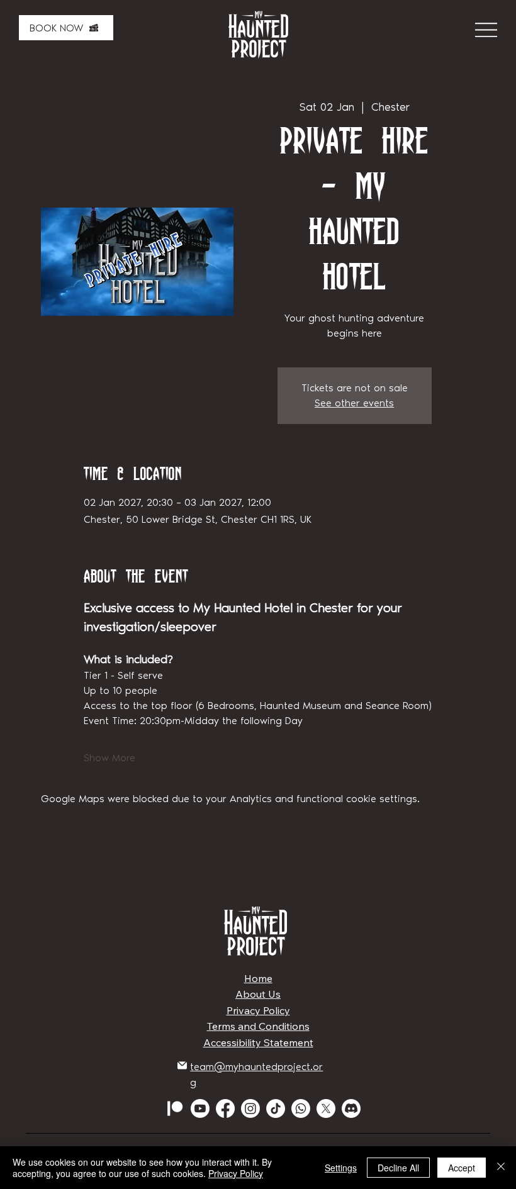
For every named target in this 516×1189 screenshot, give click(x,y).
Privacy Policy (258, 1010)
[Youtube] (200, 1108)
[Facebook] (225, 1108)
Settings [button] (341, 1167)
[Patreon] (174, 1108)
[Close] (500, 1167)
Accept (461, 1167)
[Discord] (351, 1108)
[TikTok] (275, 1108)
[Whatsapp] (300, 1108)
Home (258, 978)
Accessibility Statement (258, 1042)
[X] (326, 1108)
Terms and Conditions (258, 1026)
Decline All (398, 1167)
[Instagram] (250, 1108)
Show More (109, 758)
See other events (354, 403)
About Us (258, 994)
